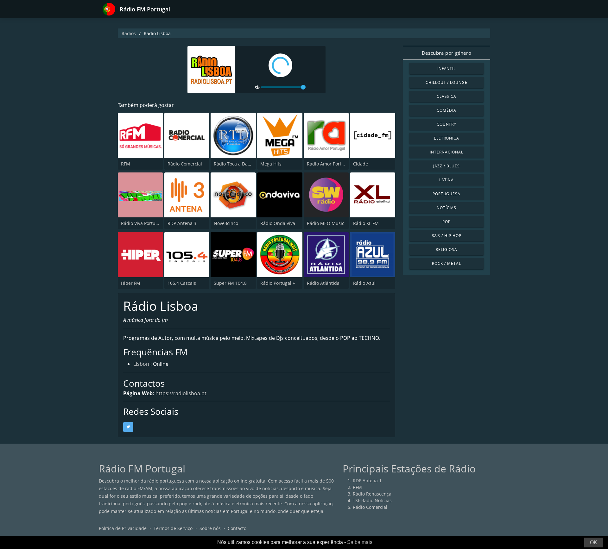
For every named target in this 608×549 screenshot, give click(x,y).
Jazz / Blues (446, 166)
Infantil (446, 68)
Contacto (237, 528)
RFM (125, 164)
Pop (446, 221)
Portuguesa (447, 194)
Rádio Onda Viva (277, 223)
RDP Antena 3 (182, 223)
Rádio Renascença (372, 494)
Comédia (446, 110)
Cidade (360, 164)
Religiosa (446, 249)
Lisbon (141, 363)
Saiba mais (359, 542)
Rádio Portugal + (277, 283)
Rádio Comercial (185, 164)
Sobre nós (210, 528)
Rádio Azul (364, 283)
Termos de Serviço (173, 528)
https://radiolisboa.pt (180, 393)
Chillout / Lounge (446, 82)
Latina (446, 180)
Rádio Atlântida (323, 283)
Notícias (446, 207)
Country (447, 124)
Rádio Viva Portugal (141, 223)
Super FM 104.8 (230, 283)
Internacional (446, 152)
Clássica (447, 96)
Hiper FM (130, 283)
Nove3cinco (226, 223)
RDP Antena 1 (367, 480)
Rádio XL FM (366, 223)
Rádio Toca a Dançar (235, 164)
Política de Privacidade (123, 528)
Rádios (129, 33)
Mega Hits (271, 164)
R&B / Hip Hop (446, 235)
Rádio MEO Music (325, 223)
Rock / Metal (446, 263)
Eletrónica (446, 138)
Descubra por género (446, 53)
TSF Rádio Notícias (372, 500)
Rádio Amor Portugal (329, 164)
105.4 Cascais (182, 283)
